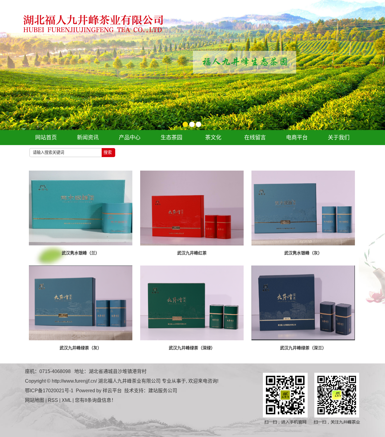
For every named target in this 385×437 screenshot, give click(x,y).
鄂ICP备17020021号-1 (49, 390)
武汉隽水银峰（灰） (303, 252)
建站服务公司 (162, 390)
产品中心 (129, 138)
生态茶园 (171, 138)
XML (66, 400)
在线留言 (255, 138)
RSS (53, 400)
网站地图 (34, 400)
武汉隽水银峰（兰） (81, 252)
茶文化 (213, 138)
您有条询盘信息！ (95, 400)
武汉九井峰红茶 (192, 252)
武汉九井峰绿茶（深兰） (303, 347)
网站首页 (46, 138)
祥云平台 (112, 390)
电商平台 (297, 138)
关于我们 (339, 138)
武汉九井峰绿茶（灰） (81, 347)
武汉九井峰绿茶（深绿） (192, 347)
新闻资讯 (88, 138)
